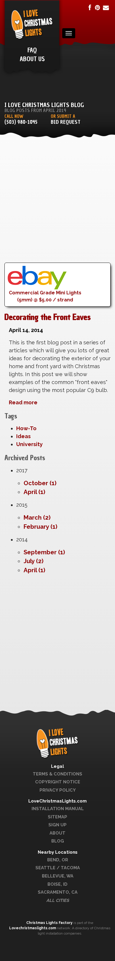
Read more (23, 402)
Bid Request (65, 122)
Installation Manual (58, 808)
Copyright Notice (57, 781)
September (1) (44, 552)
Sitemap (57, 816)
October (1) (40, 483)
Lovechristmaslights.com (32, 928)
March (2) (37, 517)
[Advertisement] (57, 205)
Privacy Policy (58, 790)
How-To (26, 428)
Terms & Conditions (57, 773)
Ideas (23, 436)
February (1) (40, 526)
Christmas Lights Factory (49, 923)
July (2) (33, 561)
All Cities (57, 900)
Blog (57, 840)
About (57, 832)
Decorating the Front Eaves (47, 317)
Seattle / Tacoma (57, 867)
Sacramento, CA (58, 892)
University (29, 444)
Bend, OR (57, 859)
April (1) (34, 491)
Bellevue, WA (57, 875)
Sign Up (57, 824)
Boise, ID (57, 884)
